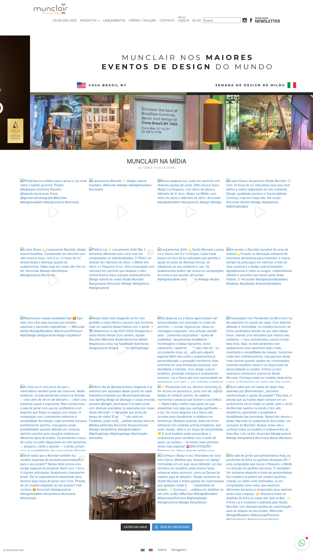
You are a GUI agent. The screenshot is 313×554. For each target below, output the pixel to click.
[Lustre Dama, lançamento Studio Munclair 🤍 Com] (259, 212)
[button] (302, 543)
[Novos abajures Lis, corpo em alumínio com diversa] (191, 212)
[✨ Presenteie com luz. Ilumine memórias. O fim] (191, 418)
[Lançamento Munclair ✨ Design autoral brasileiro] (122, 212)
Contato (167, 20)
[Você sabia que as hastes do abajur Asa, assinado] (259, 418)
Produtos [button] (89, 20)
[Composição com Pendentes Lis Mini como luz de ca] (259, 349)
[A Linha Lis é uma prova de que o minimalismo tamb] (53, 418)
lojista (183, 19)
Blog (196, 20)
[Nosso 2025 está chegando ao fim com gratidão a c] (122, 349)
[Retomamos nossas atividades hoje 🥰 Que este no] (53, 349)
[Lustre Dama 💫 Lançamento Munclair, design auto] (53, 280)
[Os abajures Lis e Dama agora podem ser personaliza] (191, 349)
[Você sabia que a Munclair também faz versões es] (53, 486)
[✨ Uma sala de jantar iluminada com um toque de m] (122, 486)
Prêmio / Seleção (142, 20)
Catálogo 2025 (65, 20)
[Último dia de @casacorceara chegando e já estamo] (122, 418)
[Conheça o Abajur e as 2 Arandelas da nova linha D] (191, 486)
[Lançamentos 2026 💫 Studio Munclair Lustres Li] (191, 280)
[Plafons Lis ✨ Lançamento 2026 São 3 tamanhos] (122, 280)
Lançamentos (114, 20)
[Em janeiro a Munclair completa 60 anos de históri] (259, 280)
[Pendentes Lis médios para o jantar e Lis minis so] (53, 212)
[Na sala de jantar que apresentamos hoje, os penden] (259, 486)
